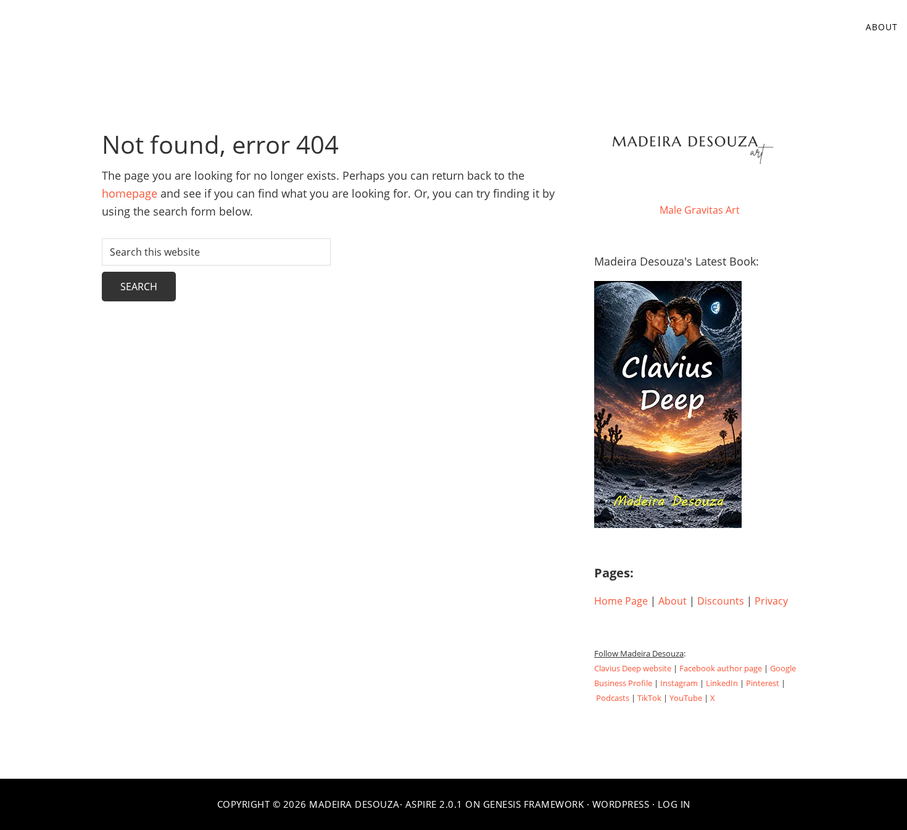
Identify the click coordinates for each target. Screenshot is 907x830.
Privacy (771, 601)
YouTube (685, 697)
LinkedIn (722, 683)
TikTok (649, 697)
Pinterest (762, 683)
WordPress (621, 804)
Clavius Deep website (632, 668)
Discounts (720, 601)
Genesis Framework (533, 804)
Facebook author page (720, 668)
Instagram (679, 683)
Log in (674, 804)
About (672, 601)
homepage (129, 193)
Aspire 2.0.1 (434, 804)
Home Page (621, 601)
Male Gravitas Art (700, 210)
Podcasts (612, 697)
